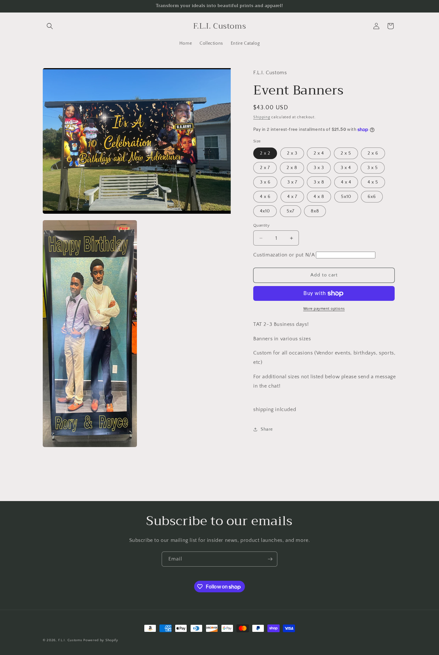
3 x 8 (319, 182)
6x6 (372, 196)
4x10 (265, 211)
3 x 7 (292, 182)
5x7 (290, 211)
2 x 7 (265, 167)
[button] (50, 26)
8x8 (315, 211)
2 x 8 (292, 167)
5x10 (346, 196)
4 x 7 (292, 196)
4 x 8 (319, 196)
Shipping (261, 117)
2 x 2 (265, 153)
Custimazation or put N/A (324, 344)
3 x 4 (346, 167)
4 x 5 (373, 182)
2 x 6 (373, 153)
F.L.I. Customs (71, 640)
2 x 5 (346, 153)
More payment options (324, 309)
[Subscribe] (270, 559)
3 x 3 (319, 167)
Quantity (261, 225)
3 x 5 (372, 167)
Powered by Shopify (100, 640)
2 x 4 (319, 153)
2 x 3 (292, 153)
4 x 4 (346, 182)
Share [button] (267, 429)
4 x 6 (265, 196)
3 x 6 (265, 182)
